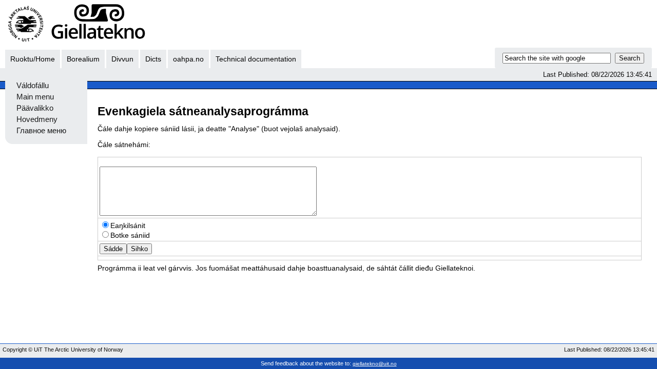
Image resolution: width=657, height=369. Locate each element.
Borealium (83, 59)
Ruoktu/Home (32, 59)
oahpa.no (188, 59)
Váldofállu (32, 85)
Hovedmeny (36, 119)
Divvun (122, 59)
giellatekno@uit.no (375, 363)
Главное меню (41, 131)
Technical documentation (256, 59)
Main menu (35, 97)
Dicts (153, 59)
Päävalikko (34, 108)
